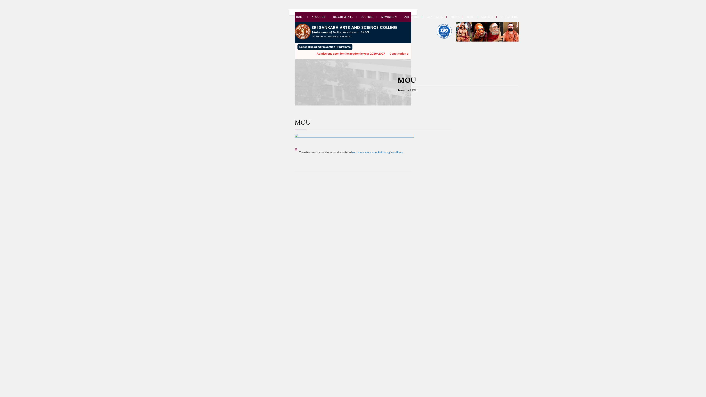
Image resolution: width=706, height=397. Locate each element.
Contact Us (509, 17)
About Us (319, 17)
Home (300, 17)
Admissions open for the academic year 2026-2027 (340, 53)
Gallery (487, 17)
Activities (412, 17)
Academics (435, 17)
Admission (389, 17)
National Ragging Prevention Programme (325, 46)
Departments (343, 17)
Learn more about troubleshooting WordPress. (377, 152)
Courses (367, 17)
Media (455, 17)
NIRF (470, 17)
